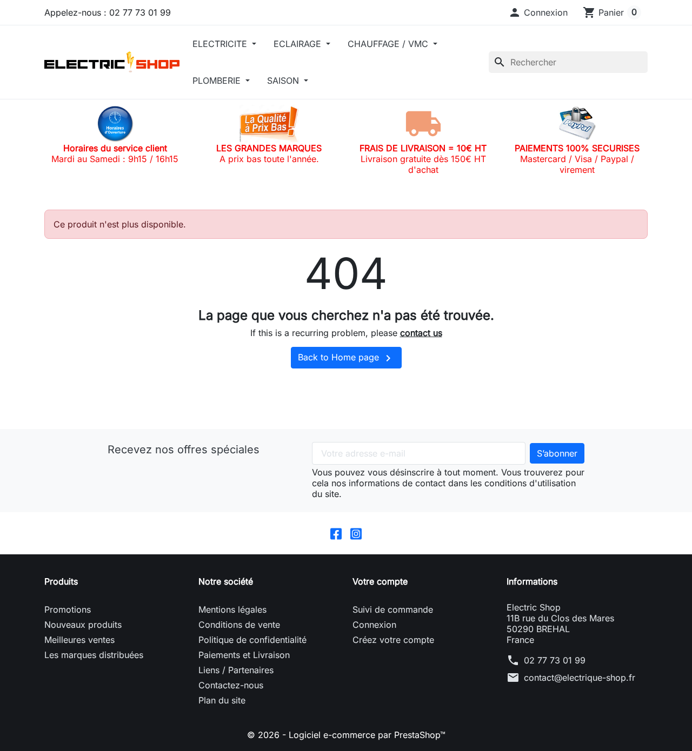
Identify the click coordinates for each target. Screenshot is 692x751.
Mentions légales (232, 609)
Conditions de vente (239, 624)
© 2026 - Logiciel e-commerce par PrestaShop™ (346, 734)
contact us (421, 332)
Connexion (374, 624)
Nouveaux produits (83, 624)
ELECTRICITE (221, 43)
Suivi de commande (392, 609)
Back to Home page (346, 358)
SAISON (284, 80)
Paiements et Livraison (244, 654)
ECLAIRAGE (299, 43)
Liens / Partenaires (236, 670)
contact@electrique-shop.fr (579, 677)
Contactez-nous (230, 685)
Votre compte (380, 581)
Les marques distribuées (93, 654)
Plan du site (221, 700)
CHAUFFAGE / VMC (389, 43)
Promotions (67, 609)
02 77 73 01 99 (554, 660)
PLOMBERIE (217, 80)
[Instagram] (356, 533)
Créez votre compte (393, 639)
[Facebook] (336, 533)
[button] (538, 12)
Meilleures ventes (79, 639)
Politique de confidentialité (252, 639)
